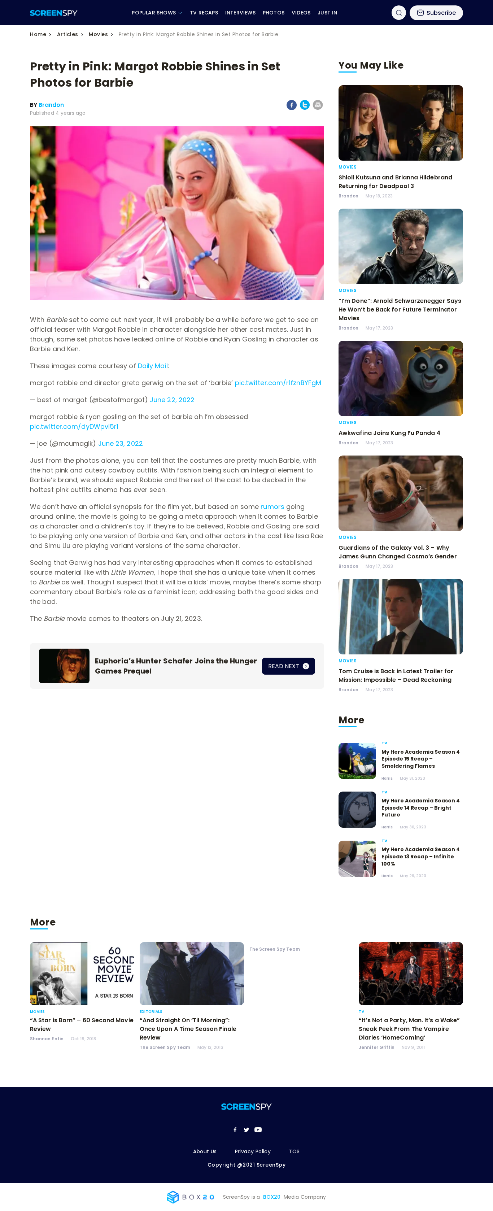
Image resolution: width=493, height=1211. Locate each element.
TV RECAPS (204, 12)
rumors (272, 506)
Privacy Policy (253, 1151)
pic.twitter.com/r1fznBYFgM (278, 382)
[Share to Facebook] (292, 108)
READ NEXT (284, 666)
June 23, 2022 (120, 443)
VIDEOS (301, 12)
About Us (205, 1151)
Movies (98, 34)
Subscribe (441, 13)
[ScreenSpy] (54, 13)
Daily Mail (153, 365)
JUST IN (327, 12)
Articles (67, 34)
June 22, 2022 (172, 399)
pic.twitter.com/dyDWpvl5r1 (74, 426)
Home (38, 34)
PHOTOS (273, 12)
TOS (294, 1151)
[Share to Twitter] (305, 108)
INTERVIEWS (240, 12)
